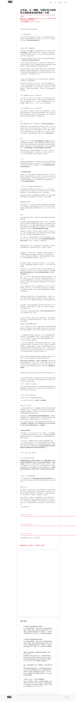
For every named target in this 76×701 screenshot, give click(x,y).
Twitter (65, 2)
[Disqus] (38, 570)
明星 (50, 15)
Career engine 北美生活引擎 (26, 15)
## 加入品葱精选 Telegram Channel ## (30, 21)
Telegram (60, 2)
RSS (55, 2)
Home (50, 2)
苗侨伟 (48, 15)
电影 (46, 15)
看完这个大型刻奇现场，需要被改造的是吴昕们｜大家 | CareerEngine (37, 653)
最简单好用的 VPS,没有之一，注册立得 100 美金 (32, 545)
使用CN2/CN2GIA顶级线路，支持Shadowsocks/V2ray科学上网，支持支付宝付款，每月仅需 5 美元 (38, 19)
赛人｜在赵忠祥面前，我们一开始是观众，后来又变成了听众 (38, 665)
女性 (44, 15)
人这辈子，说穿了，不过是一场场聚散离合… (34, 679)
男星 (42, 15)
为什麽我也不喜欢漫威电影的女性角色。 (34, 626)
